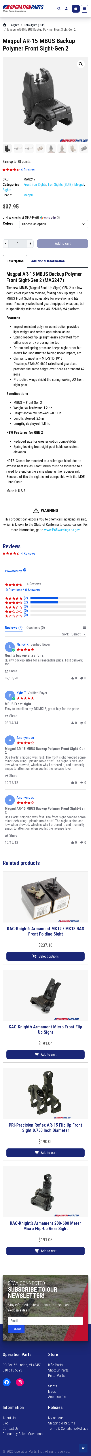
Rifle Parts (55, 1365)
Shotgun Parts (58, 1370)
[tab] (14, 628)
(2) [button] (26, 598)
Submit (16, 1329)
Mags (52, 1391)
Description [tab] (15, 261)
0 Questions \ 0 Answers (23, 590)
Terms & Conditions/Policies (68, 1428)
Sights (15, 25)
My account (56, 1418)
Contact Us (11, 1428)
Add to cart (63, 243)
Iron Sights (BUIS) (35, 25)
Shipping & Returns (61, 1423)
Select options (49, 956)
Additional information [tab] (48, 261)
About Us (9, 1418)
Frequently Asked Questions (23, 1434)
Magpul (79, 184)
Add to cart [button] (49, 1054)
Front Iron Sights (34, 184)
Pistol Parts (56, 1375)
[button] (81, 64)
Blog (6, 1423)
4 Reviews (28, 170)
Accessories (57, 1397)
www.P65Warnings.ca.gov (62, 530)
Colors (8, 223)
